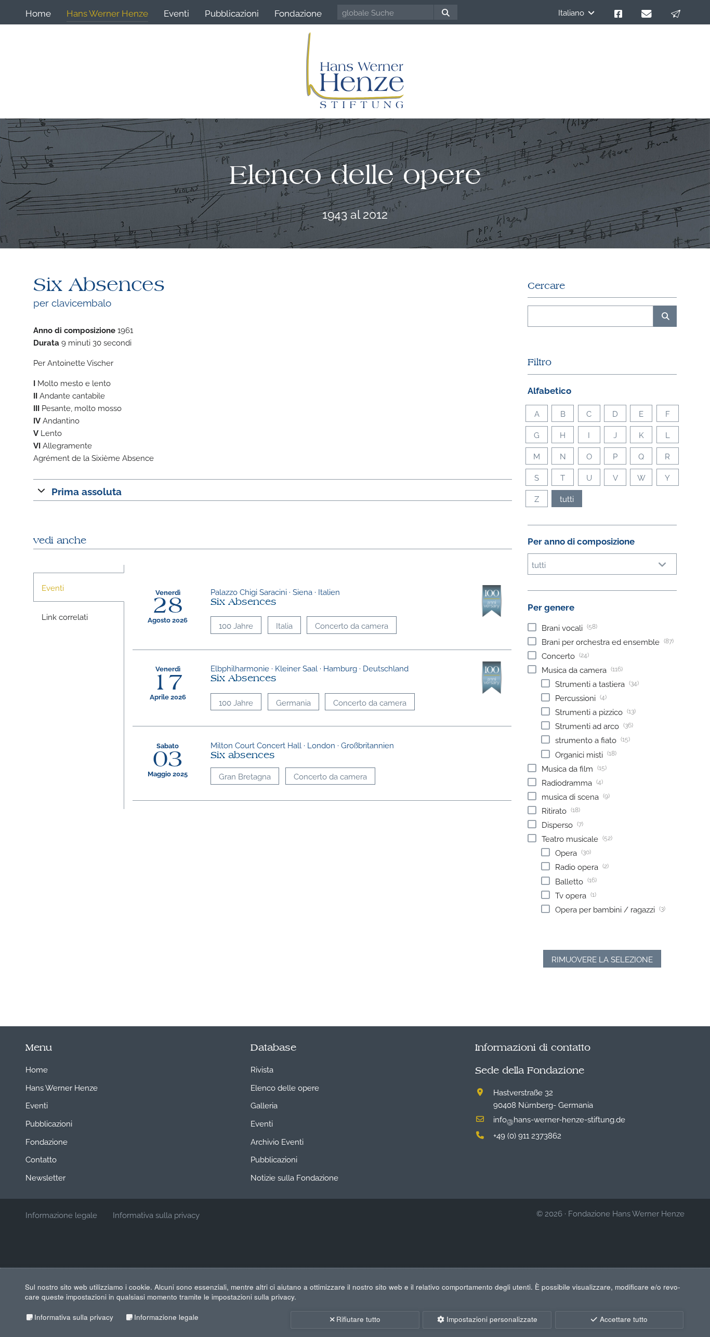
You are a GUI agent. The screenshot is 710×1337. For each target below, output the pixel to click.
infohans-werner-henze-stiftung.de (559, 1119)
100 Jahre (236, 625)
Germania (293, 702)
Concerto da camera (351, 625)
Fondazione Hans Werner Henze (626, 1213)
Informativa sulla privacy (73, 1317)
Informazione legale (166, 1317)
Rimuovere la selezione (602, 959)
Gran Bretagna (245, 776)
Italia (284, 625)
